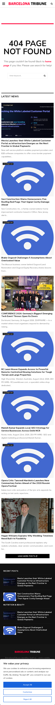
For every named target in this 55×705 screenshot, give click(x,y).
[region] (27, 682)
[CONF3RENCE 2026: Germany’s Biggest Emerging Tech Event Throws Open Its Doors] (27, 293)
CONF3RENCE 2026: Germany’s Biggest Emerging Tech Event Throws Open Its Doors (26, 315)
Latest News (10, 96)
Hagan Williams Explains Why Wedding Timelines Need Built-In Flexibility (27, 537)
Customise (27, 692)
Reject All (27, 699)
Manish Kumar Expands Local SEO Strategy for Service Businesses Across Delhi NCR (25, 429)
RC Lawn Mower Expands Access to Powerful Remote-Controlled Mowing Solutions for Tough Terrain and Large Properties (26, 372)
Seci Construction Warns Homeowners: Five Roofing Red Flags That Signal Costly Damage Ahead (25, 202)
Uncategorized (8, 105)
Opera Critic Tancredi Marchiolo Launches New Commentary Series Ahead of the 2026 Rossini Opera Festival (25, 483)
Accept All (27, 685)
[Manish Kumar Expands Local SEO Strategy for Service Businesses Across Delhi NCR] (27, 407)
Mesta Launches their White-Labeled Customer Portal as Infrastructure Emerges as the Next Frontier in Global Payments (26, 143)
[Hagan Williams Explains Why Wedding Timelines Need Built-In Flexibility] (27, 515)
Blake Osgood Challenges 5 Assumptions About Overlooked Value (26, 259)
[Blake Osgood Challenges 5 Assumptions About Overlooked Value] (27, 237)
